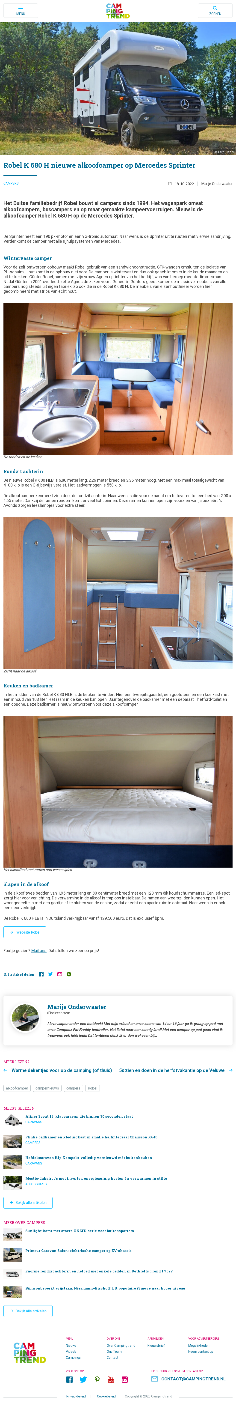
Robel (92, 1088)
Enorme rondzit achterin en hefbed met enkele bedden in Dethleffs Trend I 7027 (118, 1274)
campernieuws (47, 1088)
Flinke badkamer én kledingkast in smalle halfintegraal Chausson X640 (118, 1141)
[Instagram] (124, 1379)
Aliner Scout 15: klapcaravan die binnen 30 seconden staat (118, 1121)
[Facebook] (69, 1379)
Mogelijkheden (198, 1345)
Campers (11, 183)
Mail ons (39, 950)
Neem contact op (200, 1351)
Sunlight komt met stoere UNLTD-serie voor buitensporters (118, 1234)
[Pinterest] (97, 1379)
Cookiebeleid (106, 1396)
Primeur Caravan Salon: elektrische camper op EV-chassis (118, 1255)
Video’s (71, 1351)
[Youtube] (110, 1379)
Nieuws (71, 1345)
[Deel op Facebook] (41, 975)
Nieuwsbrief (156, 1345)
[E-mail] (59, 975)
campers (73, 1088)
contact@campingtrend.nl (193, 1379)
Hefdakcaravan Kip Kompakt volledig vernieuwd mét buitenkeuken (118, 1162)
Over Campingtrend (121, 1345)
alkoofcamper (17, 1088)
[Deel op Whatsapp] (69, 975)
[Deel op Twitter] (50, 975)
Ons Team (114, 1351)
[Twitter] (83, 1379)
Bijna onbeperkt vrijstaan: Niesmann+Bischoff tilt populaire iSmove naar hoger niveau (118, 1292)
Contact (112, 1357)
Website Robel (27, 932)
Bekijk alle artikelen (31, 1202)
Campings (73, 1357)
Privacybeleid (76, 1396)
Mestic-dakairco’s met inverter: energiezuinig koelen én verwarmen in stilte (118, 1183)
